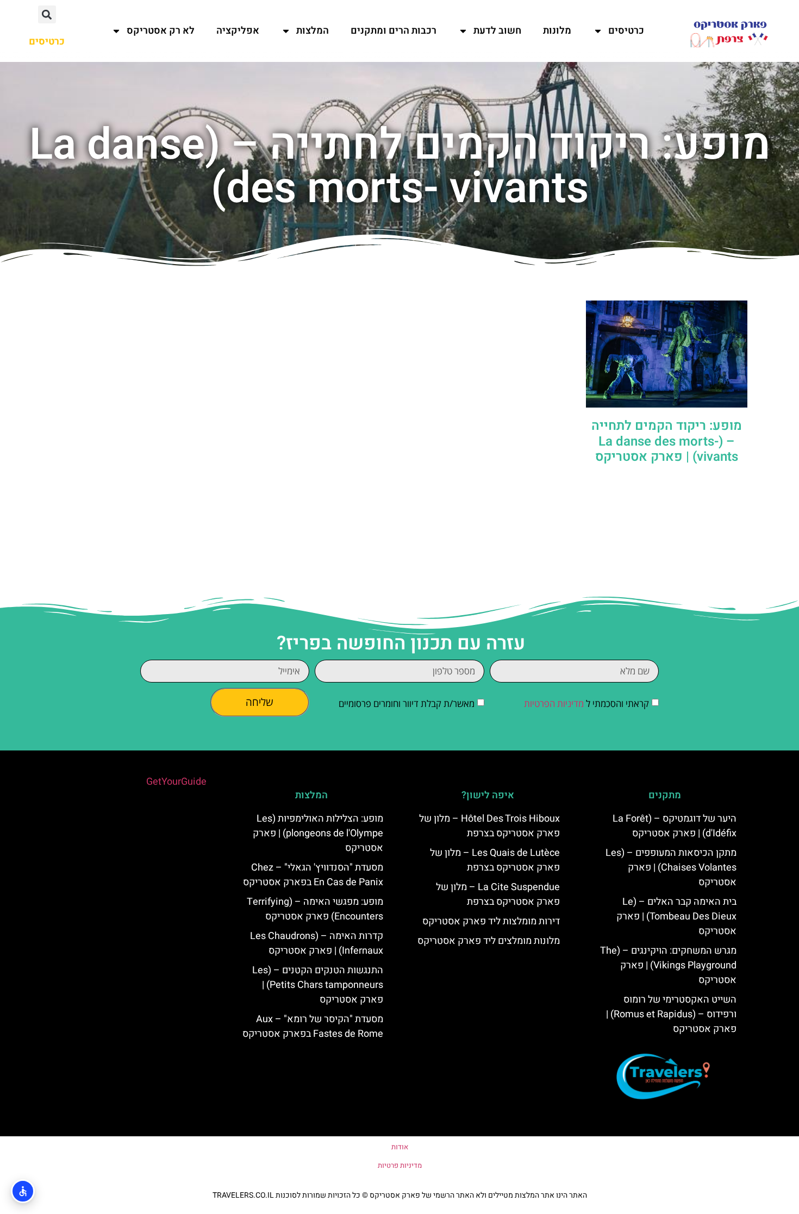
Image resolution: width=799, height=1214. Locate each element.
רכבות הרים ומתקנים (393, 30)
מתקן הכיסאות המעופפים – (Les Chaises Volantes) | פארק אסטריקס (671, 868)
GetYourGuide (176, 781)
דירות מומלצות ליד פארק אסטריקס (491, 921)
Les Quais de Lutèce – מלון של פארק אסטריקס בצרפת (495, 860)
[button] (47, 14)
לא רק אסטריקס (161, 30)
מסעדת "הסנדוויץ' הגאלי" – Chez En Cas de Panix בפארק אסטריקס (313, 875)
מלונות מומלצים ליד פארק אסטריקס (488, 941)
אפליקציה (237, 30)
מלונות (557, 30)
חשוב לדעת (497, 30)
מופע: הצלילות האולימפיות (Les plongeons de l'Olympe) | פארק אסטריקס (318, 833)
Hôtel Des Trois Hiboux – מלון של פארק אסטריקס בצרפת (489, 826)
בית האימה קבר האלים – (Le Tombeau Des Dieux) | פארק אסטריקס (676, 916)
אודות (399, 1147)
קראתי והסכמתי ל (586, 703)
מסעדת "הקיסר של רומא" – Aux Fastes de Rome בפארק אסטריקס (312, 1026)
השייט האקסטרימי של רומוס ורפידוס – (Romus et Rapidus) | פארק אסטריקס (671, 1014)
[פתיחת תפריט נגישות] (23, 1191)
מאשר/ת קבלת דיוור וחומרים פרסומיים (407, 703)
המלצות (312, 30)
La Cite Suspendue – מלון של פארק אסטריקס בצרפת (498, 894)
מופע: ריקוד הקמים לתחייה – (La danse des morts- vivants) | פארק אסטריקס (666, 441)
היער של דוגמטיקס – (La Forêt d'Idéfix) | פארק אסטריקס (674, 826)
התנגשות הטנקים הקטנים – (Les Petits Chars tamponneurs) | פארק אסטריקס (317, 985)
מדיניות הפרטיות (554, 703)
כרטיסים (626, 30)
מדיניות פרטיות (400, 1165)
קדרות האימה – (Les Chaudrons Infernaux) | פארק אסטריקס (316, 943)
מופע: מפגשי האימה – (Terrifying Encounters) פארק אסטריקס (315, 909)
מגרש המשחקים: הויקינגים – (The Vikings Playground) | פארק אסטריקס (668, 965)
